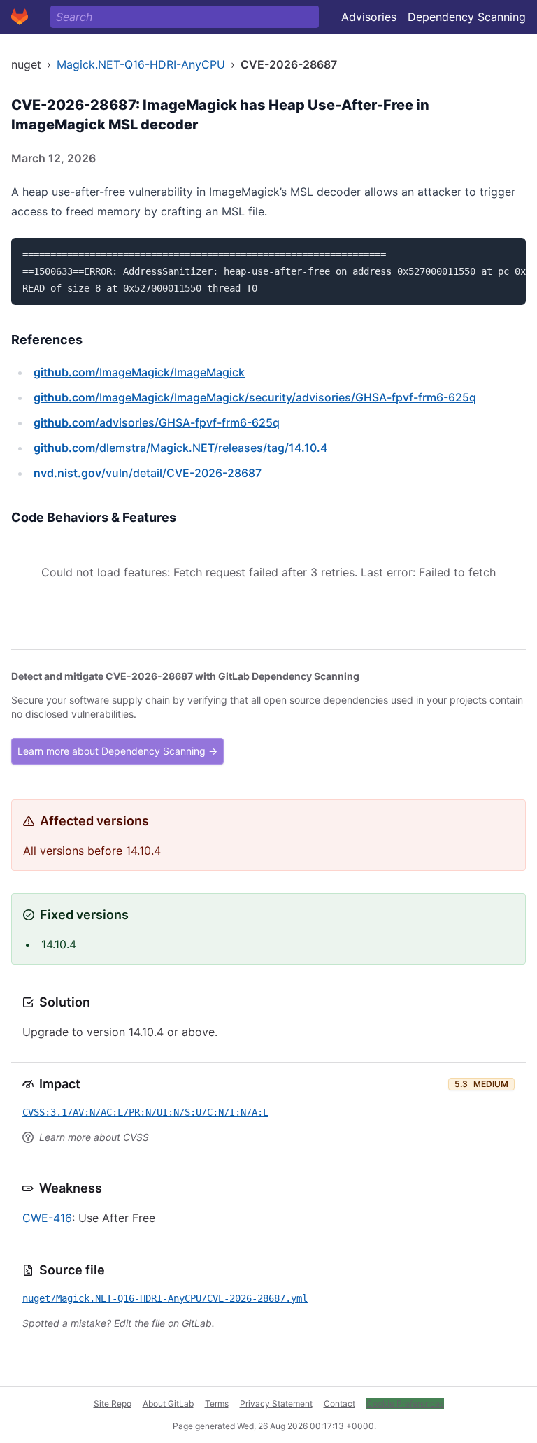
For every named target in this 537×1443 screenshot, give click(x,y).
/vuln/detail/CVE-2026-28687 (148, 473)
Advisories (368, 17)
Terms (217, 1403)
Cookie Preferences (405, 1403)
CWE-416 (47, 1218)
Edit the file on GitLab (163, 1323)
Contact (339, 1403)
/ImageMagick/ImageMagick (139, 372)
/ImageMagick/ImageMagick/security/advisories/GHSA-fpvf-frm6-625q (255, 397)
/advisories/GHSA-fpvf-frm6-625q (157, 422)
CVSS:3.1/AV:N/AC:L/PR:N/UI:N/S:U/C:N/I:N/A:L (145, 1112)
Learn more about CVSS (94, 1137)
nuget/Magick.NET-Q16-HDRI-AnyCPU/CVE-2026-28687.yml (165, 1298)
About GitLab (168, 1403)
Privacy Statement (276, 1403)
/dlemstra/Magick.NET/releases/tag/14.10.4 (180, 448)
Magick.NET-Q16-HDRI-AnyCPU (141, 64)
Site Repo (112, 1403)
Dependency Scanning (467, 17)
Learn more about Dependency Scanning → (117, 751)
